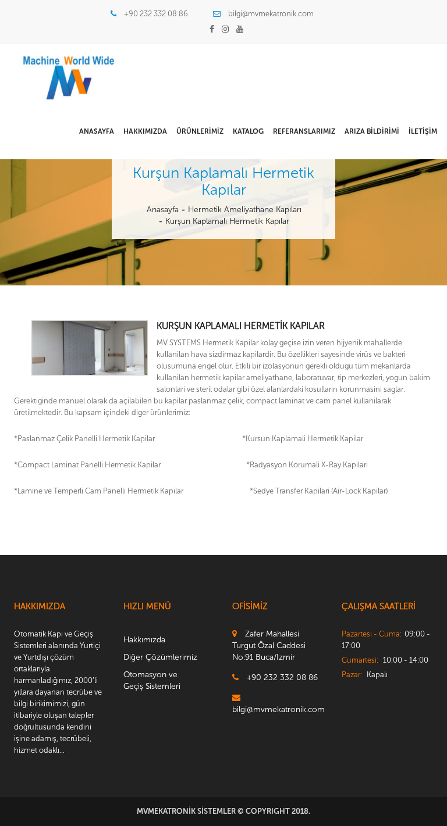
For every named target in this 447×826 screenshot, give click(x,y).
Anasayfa (96, 131)
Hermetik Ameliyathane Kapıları (244, 209)
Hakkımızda (145, 131)
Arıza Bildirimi (372, 131)
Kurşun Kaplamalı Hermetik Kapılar (227, 221)
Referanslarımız (304, 131)
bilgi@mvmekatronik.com (271, 13)
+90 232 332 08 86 (156, 13)
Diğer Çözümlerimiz (160, 657)
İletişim (423, 131)
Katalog (248, 131)
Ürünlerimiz (200, 131)
